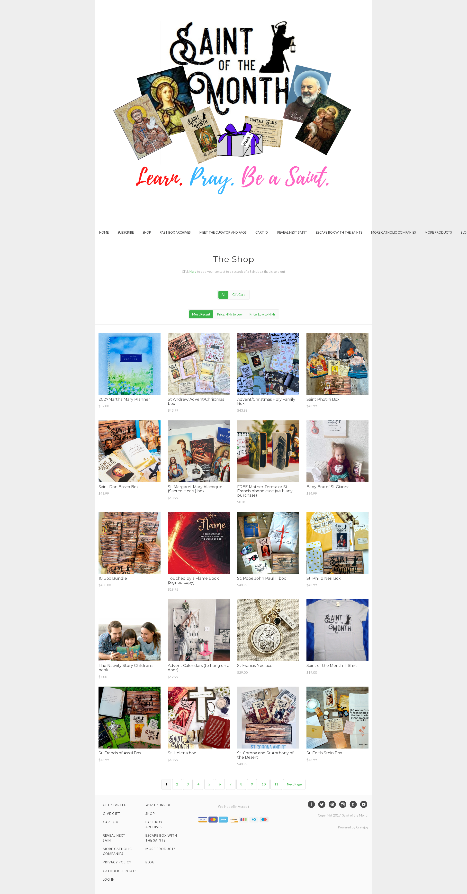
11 (276, 784)
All (223, 295)
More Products (438, 232)
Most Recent (201, 314)
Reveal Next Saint (292, 232)
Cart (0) (262, 232)
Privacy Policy (117, 862)
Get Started (115, 805)
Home (104, 232)
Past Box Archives (175, 232)
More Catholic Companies (393, 232)
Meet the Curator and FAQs (223, 232)
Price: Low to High (262, 314)
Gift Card (238, 295)
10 (264, 784)
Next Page (294, 784)
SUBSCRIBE (125, 232)
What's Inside (158, 805)
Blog (150, 862)
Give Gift (111, 814)
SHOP (147, 232)
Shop (150, 814)
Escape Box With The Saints (339, 232)
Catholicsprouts (120, 871)
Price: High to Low (229, 314)
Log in (109, 879)
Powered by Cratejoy (353, 827)
